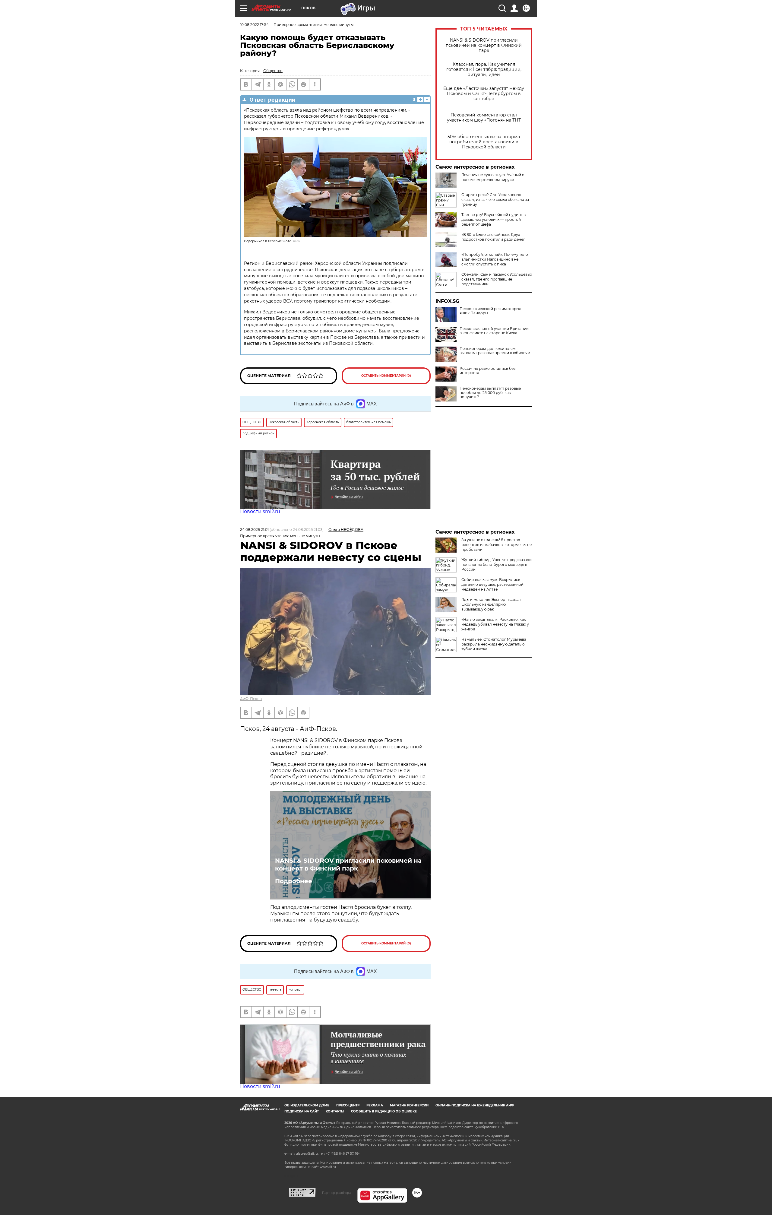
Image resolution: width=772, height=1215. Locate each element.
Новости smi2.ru (260, 511)
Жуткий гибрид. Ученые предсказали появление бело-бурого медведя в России (496, 564)
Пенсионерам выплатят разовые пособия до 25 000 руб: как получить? (490, 392)
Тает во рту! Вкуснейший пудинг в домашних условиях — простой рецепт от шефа (493, 219)
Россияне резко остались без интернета (487, 370)
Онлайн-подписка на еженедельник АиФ (474, 1105)
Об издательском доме (306, 1105)
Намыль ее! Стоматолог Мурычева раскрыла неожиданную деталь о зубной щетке (493, 644)
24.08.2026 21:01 (254, 529)
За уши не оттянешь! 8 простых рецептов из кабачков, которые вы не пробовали (496, 545)
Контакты (335, 1111)
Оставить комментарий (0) (386, 376)
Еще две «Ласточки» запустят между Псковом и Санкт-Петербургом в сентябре (483, 93)
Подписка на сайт (301, 1111)
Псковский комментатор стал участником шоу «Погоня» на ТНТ (484, 118)
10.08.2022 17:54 (254, 24)
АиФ (296, 241)
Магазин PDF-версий (409, 1105)
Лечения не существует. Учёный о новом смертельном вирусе (492, 177)
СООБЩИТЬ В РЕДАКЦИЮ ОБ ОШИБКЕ (384, 1111)
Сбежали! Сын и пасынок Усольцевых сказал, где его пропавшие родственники (496, 279)
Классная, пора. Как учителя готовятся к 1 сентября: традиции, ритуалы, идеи (483, 69)
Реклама (374, 1105)
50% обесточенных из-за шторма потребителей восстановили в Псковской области (484, 142)
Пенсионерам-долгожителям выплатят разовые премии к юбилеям (495, 351)
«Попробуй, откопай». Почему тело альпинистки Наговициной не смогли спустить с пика (494, 259)
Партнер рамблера (336, 1192)
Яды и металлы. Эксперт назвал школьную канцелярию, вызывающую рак (491, 604)
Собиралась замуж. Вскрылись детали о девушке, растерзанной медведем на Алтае (492, 584)
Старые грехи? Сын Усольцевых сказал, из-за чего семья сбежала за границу (495, 199)
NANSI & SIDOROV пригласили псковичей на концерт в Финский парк (484, 45)
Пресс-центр (347, 1105)
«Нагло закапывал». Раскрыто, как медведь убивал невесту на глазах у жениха (495, 624)
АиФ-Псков (251, 698)
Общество (273, 70)
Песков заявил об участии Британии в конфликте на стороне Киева (494, 331)
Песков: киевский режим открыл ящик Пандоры (490, 311)
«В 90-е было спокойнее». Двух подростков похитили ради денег (493, 237)
